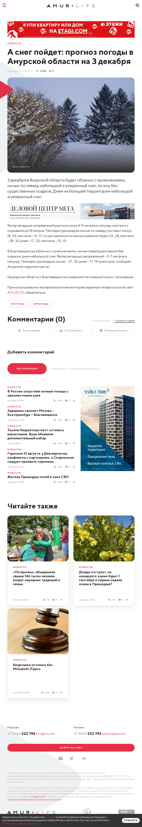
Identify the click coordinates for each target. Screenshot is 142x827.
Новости (14, 43)
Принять (131, 820)
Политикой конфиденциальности (20, 823)
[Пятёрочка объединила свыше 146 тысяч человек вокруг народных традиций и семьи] (61, 600)
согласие (50, 817)
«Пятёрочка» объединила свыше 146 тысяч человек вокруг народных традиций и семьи (36, 578)
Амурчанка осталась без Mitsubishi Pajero (33, 667)
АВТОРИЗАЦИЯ (27, 368)
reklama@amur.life (113, 734)
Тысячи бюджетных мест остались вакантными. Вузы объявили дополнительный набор (35, 434)
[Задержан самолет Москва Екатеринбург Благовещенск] (74, 420)
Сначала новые (101, 320)
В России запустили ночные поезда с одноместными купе (37, 393)
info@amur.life (45, 734)
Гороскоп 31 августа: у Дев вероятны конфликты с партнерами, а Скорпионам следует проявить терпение (40, 457)
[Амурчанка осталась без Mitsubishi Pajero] (61, 692)
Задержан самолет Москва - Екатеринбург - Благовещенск (32, 413)
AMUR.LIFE (16, 292)
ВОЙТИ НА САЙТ (71, 747)
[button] (84, 758)
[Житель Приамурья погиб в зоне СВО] (74, 482)
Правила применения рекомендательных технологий (34, 799)
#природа (41, 303)
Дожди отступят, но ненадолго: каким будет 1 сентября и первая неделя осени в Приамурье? (100, 578)
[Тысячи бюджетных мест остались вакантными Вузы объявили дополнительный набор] (74, 443)
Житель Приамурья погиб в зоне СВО (38, 477)
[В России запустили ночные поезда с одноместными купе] (74, 401)
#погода (17, 303)
